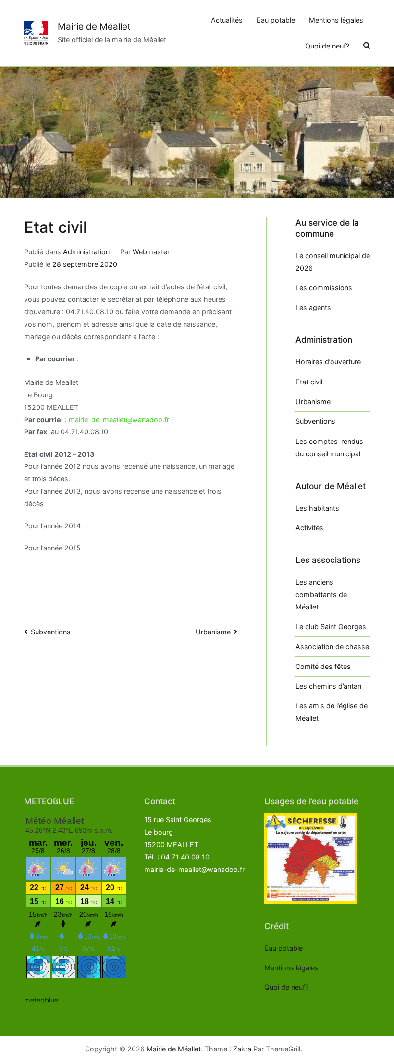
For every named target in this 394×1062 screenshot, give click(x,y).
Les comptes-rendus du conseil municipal (329, 447)
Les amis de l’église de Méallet (332, 712)
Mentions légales (336, 20)
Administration (86, 252)
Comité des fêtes (323, 666)
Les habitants (317, 508)
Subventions (51, 632)
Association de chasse (332, 647)
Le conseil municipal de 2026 (333, 261)
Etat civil (309, 382)
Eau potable (276, 20)
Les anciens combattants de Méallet (321, 594)
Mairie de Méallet (94, 26)
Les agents (313, 307)
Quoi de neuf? (327, 46)
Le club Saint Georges (331, 626)
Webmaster (151, 252)
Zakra (242, 1049)
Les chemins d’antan (328, 686)
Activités (309, 528)
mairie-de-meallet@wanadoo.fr (119, 420)
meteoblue (41, 1000)
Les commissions (324, 288)
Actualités (227, 20)
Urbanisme (213, 632)
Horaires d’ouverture (328, 362)
